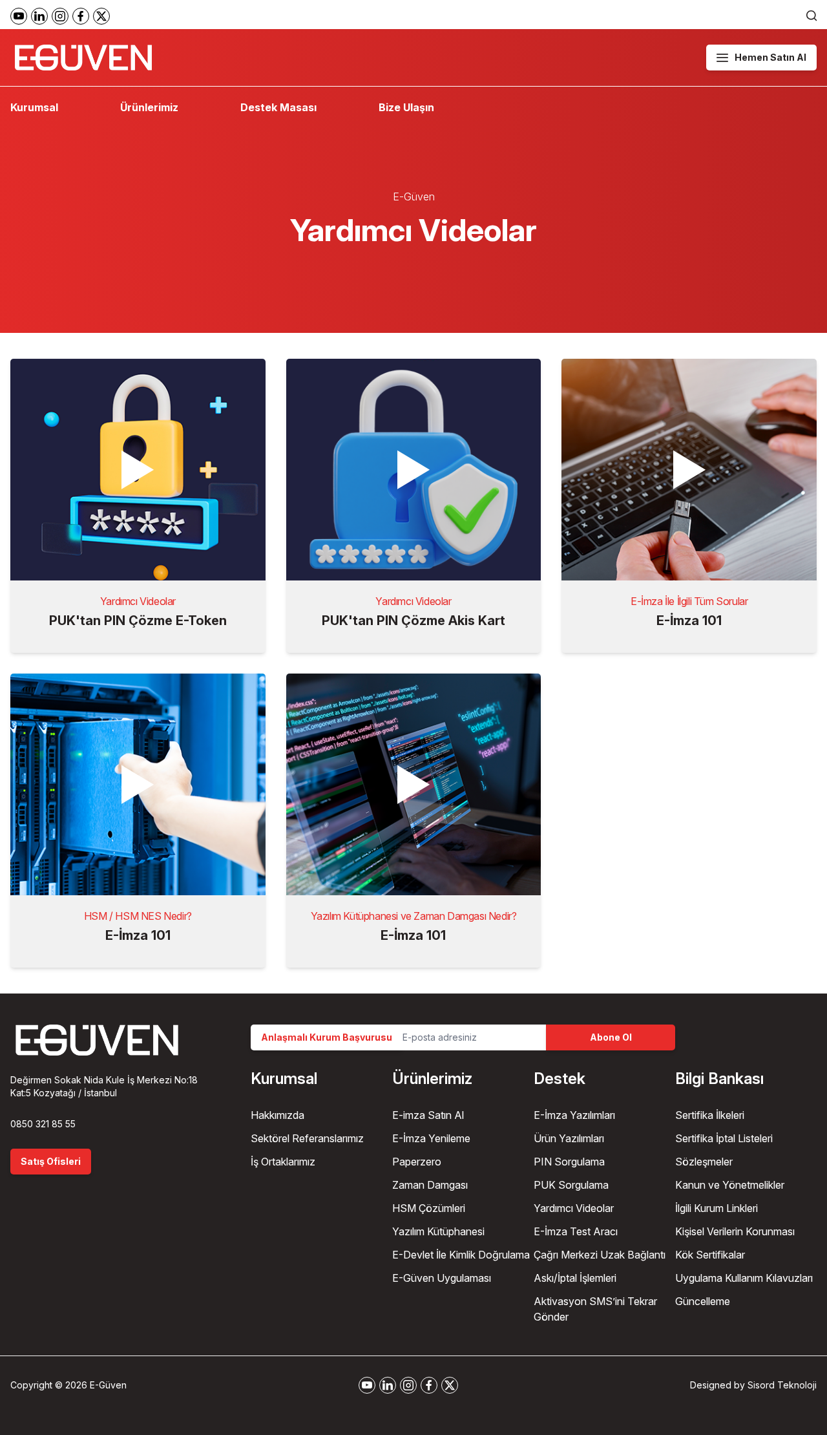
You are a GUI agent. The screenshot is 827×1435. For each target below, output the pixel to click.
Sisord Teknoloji (782, 1384)
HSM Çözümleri (428, 1208)
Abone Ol (611, 1037)
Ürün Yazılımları (569, 1138)
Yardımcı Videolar (574, 1208)
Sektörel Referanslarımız (307, 1138)
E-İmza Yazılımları (574, 1115)
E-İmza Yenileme (431, 1138)
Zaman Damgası (430, 1184)
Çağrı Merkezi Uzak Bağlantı (599, 1254)
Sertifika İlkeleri (709, 1115)
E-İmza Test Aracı (576, 1231)
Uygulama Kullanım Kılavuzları (744, 1277)
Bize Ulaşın (406, 107)
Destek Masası (278, 107)
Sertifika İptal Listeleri (724, 1138)
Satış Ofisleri (51, 1161)
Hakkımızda (277, 1115)
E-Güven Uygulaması (441, 1277)
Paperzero (416, 1161)
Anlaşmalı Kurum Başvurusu (326, 1037)
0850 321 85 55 (43, 1123)
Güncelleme (702, 1301)
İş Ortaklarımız (283, 1161)
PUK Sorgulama (571, 1184)
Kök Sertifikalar (710, 1254)
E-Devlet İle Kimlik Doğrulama (461, 1254)
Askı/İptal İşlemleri (575, 1277)
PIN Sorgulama (569, 1161)
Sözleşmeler (704, 1161)
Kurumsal (34, 107)
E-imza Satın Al (428, 1115)
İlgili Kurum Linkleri (716, 1208)
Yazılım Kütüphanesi (438, 1231)
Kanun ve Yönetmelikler (729, 1184)
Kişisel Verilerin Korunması (735, 1231)
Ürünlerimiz (149, 107)
